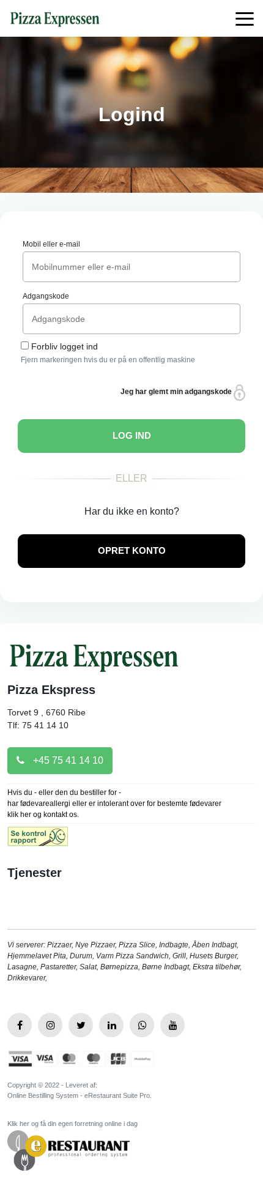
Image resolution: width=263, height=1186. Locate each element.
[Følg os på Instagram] (50, 1025)
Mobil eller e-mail (51, 244)
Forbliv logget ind (64, 346)
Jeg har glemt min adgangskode (177, 391)
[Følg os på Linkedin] (111, 1025)
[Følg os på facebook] (19, 1025)
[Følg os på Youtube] (172, 1025)
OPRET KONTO (132, 550)
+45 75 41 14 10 (67, 760)
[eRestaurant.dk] (68, 1150)
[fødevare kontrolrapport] (37, 840)
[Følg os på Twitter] (81, 1025)
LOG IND (132, 435)
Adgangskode (46, 296)
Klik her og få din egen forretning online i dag (72, 1123)
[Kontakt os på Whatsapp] (142, 1025)
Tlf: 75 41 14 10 (38, 725)
